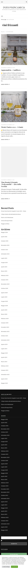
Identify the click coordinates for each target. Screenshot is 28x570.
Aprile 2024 (4, 310)
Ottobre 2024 (4, 288)
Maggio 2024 (4, 305)
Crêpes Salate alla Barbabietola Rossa (11, 214)
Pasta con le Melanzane (7, 217)
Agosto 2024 (4, 292)
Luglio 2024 (4, 297)
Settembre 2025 (5, 254)
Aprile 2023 (4, 357)
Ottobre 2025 (4, 249)
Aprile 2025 (4, 266)
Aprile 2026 (4, 236)
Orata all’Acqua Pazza (6, 220)
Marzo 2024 (4, 314)
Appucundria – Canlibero (11, 70)
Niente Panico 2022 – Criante (12, 127)
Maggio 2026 (4, 232)
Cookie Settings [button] (6, 566)
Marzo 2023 (4, 361)
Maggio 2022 (4, 383)
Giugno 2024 (4, 301)
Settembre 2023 (5, 340)
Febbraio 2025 (4, 275)
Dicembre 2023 (5, 327)
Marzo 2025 (4, 271)
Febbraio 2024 (4, 318)
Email (2, 535)
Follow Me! (14, 554)
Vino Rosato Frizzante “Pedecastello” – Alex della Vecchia (11, 184)
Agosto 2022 (4, 379)
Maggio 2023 (4, 353)
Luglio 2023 (4, 348)
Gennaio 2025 (4, 279)
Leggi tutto (5, 84)
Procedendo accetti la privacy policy (11, 540)
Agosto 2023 (4, 344)
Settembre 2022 (5, 374)
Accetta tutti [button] (14, 566)
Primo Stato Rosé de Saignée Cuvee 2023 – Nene (13, 211)
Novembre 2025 (5, 245)
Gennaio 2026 (4, 241)
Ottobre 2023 (4, 335)
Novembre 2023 (5, 331)
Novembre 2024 (5, 284)
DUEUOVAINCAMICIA (14, 7)
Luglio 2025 (4, 258)
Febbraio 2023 (4, 366)
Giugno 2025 (4, 262)
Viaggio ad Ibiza (5, 223)
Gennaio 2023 (4, 370)
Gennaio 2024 (4, 322)
